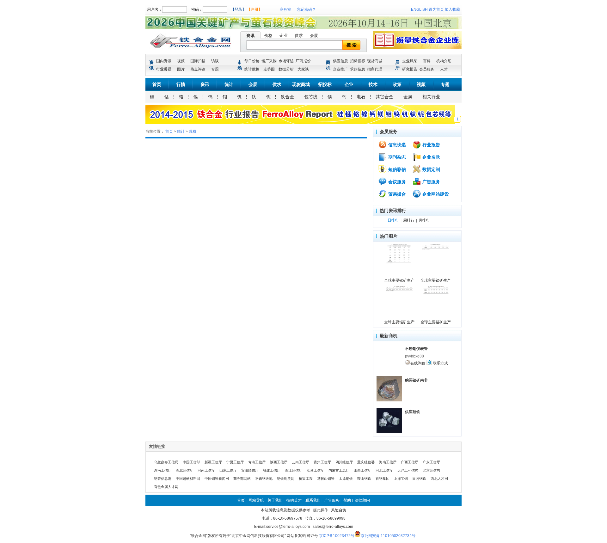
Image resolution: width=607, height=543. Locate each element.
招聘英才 (294, 500)
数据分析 (286, 69)
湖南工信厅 (162, 470)
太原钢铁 (346, 478)
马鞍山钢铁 (325, 478)
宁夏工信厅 (235, 462)
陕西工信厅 (278, 462)
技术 (373, 84)
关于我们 (275, 500)
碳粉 (192, 131)
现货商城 (374, 61)
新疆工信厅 (213, 462)
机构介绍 (443, 61)
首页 (156, 84)
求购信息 (357, 69)
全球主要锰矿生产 (399, 280)
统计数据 (252, 69)
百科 (427, 61)
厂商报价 (303, 61)
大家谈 (303, 69)
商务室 (285, 9)
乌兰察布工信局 (166, 462)
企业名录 (430, 157)
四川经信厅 (344, 462)
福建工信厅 (271, 470)
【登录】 (238, 9)
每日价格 (252, 61)
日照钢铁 (419, 478)
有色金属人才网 (166, 487)
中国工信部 (191, 462)
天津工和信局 (407, 470)
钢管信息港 (162, 478)
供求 (299, 35)
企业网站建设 (435, 194)
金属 (407, 96)
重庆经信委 (366, 462)
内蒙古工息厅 (338, 470)
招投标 (325, 84)
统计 (228, 84)
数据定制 (430, 169)
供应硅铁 (412, 412)
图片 (181, 69)
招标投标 (357, 61)
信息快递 (396, 144)
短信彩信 (396, 169)
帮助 (347, 500)
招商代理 (374, 69)
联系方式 (440, 363)
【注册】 (254, 9)
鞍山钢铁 (364, 478)
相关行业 (431, 96)
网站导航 (256, 500)
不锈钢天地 (264, 478)
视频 (181, 61)
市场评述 (286, 61)
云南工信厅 (300, 462)
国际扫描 (197, 61)
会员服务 (426, 69)
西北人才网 (439, 478)
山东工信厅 (228, 470)
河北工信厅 (384, 470)
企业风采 (409, 61)
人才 (444, 69)
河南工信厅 (206, 470)
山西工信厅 (362, 470)
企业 (283, 35)
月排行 (424, 220)
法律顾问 (362, 500)
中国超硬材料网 (188, 478)
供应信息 (340, 61)
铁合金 (287, 96)
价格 (268, 35)
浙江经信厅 (293, 470)
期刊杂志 (396, 157)
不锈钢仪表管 (416, 348)
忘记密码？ (306, 9)
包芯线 (310, 96)
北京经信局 (431, 470)
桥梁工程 (306, 478)
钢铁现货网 (285, 478)
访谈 (215, 61)
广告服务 (430, 181)
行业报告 (430, 144)
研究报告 (409, 69)
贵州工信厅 (322, 462)
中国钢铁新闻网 (217, 478)
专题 (215, 69)
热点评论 (197, 69)
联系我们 (313, 500)
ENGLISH (419, 9)
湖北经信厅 (184, 470)
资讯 (250, 35)
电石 (361, 96)
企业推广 (340, 69)
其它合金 (384, 96)
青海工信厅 (257, 462)
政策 (397, 84)
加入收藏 (452, 9)
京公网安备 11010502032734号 (388, 536)
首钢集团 (382, 478)
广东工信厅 (431, 462)
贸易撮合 (396, 194)
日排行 (393, 220)
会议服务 (396, 181)
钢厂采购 (269, 61)
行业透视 (163, 69)
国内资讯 (163, 61)
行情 (180, 84)
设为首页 (436, 9)
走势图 (269, 69)
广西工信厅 (409, 462)
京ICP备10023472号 (336, 536)
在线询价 (418, 363)
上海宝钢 (401, 478)
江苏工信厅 (315, 470)
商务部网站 (242, 478)
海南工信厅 (387, 462)
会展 (314, 35)
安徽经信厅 (250, 470)
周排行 (408, 220)
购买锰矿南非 (416, 380)
